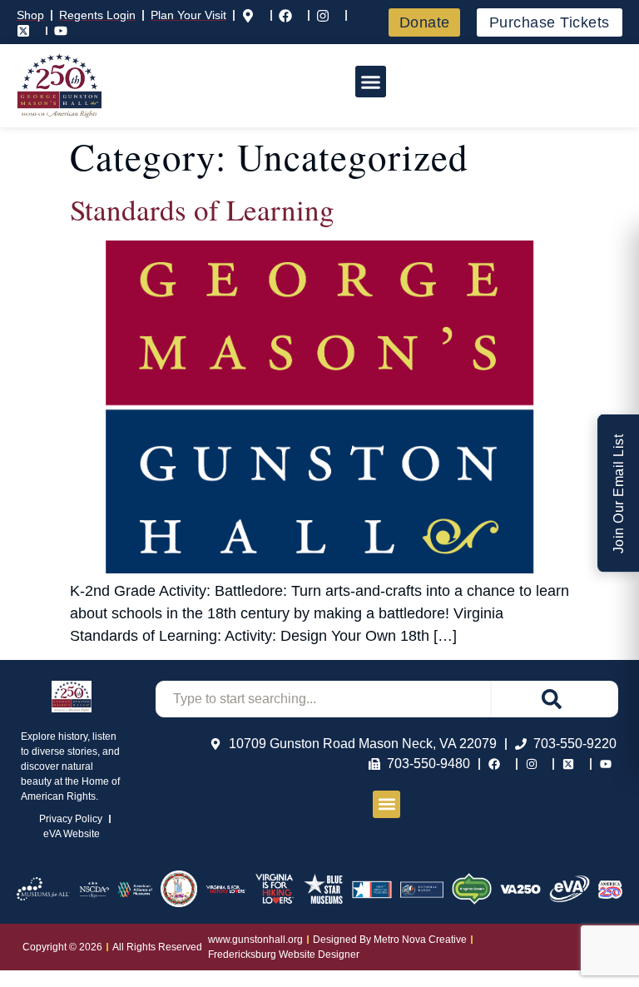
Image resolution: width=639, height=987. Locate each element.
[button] (371, 81)
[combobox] (323, 699)
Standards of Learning (202, 209)
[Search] (554, 699)
